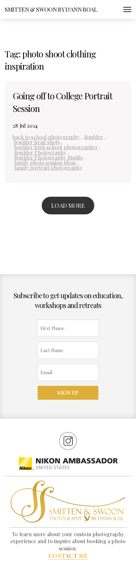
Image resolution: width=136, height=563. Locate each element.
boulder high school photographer (56, 146)
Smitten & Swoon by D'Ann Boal (51, 9)
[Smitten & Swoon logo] (68, 501)
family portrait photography (48, 167)
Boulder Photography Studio (48, 157)
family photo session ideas (45, 162)
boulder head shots (37, 141)
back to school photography (46, 136)
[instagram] (68, 440)
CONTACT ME (68, 556)
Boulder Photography (40, 152)
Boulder (93, 136)
